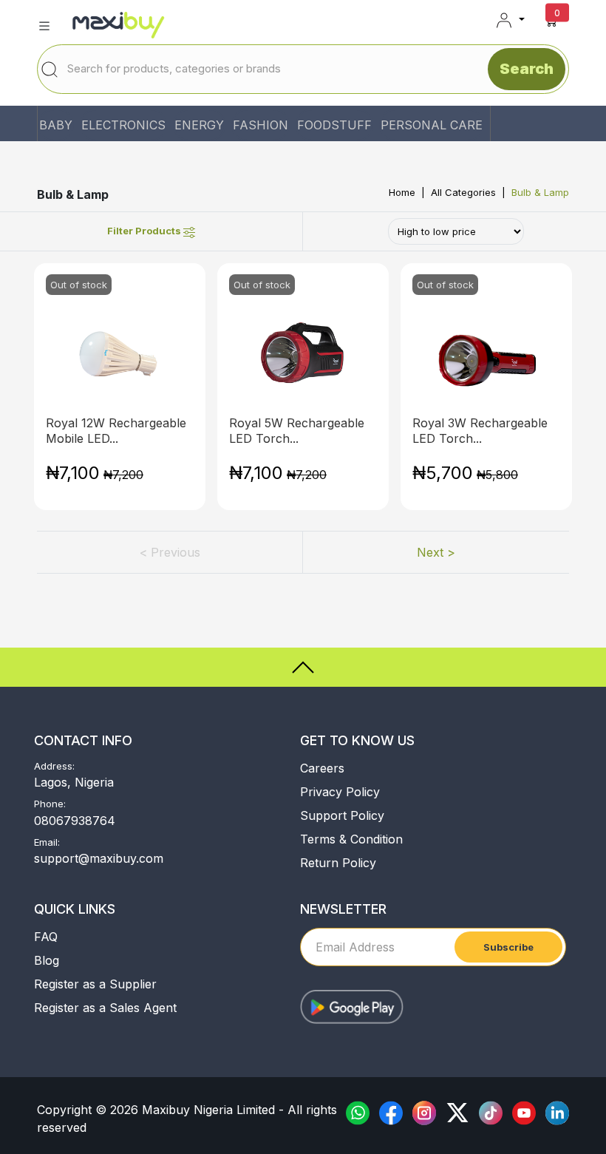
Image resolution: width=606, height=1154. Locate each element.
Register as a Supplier (95, 984)
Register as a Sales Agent (105, 1007)
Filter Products (145, 231)
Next (436, 552)
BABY (55, 125)
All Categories (463, 192)
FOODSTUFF (334, 125)
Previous (170, 552)
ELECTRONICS (123, 125)
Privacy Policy (340, 791)
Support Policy (342, 815)
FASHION (260, 125)
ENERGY (199, 125)
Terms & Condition (351, 839)
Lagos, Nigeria (74, 782)
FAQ (46, 936)
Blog (46, 960)
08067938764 (74, 820)
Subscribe (508, 947)
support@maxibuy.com (98, 858)
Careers (322, 768)
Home (402, 192)
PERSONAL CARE (432, 125)
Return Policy (338, 862)
